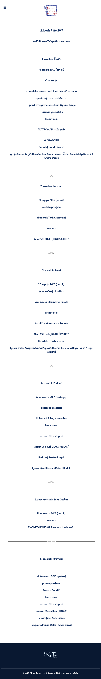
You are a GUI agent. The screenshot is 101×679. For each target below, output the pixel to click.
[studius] (50, 655)
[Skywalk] (50, 10)
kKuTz (75, 673)
